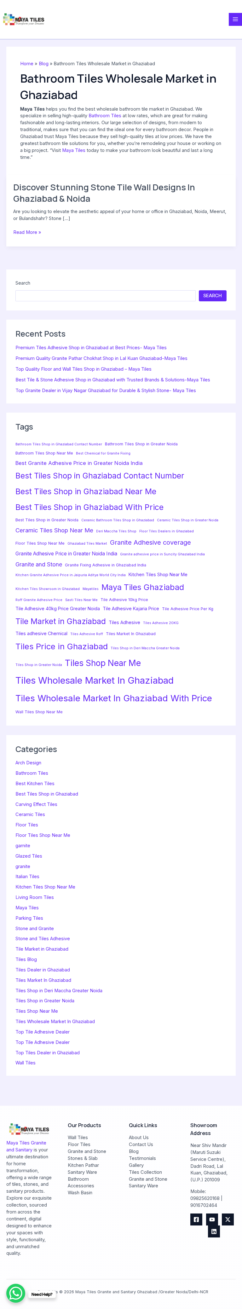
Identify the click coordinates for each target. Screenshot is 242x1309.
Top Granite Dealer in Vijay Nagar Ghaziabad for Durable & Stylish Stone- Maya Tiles (105, 390)
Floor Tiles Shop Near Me (40, 543)
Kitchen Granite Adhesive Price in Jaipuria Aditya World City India (70, 575)
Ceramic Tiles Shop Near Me (54, 530)
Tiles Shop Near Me (103, 663)
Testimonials (142, 1158)
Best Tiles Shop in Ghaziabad (46, 794)
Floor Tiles (26, 825)
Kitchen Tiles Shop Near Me (158, 574)
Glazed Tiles (28, 856)
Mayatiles (91, 589)
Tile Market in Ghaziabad (60, 621)
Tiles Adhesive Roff (86, 634)
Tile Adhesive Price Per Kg (187, 608)
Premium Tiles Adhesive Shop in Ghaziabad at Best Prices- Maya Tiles (91, 347)
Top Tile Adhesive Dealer (42, 1032)
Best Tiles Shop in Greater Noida (46, 520)
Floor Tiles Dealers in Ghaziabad (166, 531)
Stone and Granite (34, 928)
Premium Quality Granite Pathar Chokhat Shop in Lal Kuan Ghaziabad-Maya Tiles (101, 358)
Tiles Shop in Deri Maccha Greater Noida (145, 648)
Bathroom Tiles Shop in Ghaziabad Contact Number (58, 444)
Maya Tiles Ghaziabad (142, 587)
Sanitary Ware (82, 1172)
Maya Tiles (73, 150)
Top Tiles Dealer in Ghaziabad (47, 1053)
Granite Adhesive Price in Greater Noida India (66, 554)
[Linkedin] (214, 1231)
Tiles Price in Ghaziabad (61, 646)
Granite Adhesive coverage (150, 542)
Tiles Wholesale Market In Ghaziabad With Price (113, 698)
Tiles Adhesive (124, 622)
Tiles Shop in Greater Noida (38, 665)
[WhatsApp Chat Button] (15, 1293)
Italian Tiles (27, 876)
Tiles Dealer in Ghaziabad (42, 970)
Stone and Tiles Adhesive (42, 938)
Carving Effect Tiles (36, 804)
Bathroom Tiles (105, 116)
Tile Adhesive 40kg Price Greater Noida (57, 608)
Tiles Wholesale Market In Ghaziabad (94, 680)
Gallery (136, 1165)
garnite (22, 846)
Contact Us (141, 1144)
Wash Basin (80, 1193)
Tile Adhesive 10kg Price (124, 599)
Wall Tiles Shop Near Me (39, 712)
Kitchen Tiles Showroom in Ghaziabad (47, 589)
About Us (139, 1137)
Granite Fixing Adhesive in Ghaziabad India (105, 565)
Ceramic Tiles (30, 814)
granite (22, 866)
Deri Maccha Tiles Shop (116, 531)
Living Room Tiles (34, 897)
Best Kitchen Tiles (35, 783)
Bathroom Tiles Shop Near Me (44, 453)
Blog (134, 1151)
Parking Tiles (29, 918)
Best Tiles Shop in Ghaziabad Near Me (85, 491)
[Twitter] (228, 1219)
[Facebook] (196, 1219)
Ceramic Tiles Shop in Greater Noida (187, 520)
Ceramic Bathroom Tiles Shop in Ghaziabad (117, 520)
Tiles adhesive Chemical (41, 633)
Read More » (27, 232)
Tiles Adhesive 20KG (161, 623)
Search (22, 283)
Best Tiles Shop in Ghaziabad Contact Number (99, 475)
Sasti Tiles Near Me (81, 600)
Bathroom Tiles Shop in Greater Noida (141, 444)
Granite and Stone (38, 564)
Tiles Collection (145, 1172)
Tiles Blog (26, 959)
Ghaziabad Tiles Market (87, 544)
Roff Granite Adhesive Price (38, 600)
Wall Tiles (25, 1063)
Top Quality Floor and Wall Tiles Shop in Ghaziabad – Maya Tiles (83, 369)
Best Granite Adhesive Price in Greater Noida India (79, 463)
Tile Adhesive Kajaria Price (131, 608)
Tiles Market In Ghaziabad (131, 633)
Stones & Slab (83, 1158)
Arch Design (28, 763)
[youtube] (212, 1219)
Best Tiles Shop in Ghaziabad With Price (89, 507)
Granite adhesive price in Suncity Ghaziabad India (162, 554)
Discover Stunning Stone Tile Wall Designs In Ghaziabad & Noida (104, 192)
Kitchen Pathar (83, 1165)
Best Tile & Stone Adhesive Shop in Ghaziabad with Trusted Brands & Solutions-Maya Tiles (112, 380)
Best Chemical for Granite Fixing (103, 453)
